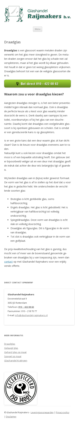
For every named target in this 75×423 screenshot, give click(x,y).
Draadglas (9, 343)
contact (8, 261)
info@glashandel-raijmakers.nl (31, 315)
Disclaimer (11, 416)
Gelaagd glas (11, 348)
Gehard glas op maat (15, 352)
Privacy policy (62, 412)
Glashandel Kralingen (15, 360)
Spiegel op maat (12, 356)
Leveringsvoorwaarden (42, 412)
